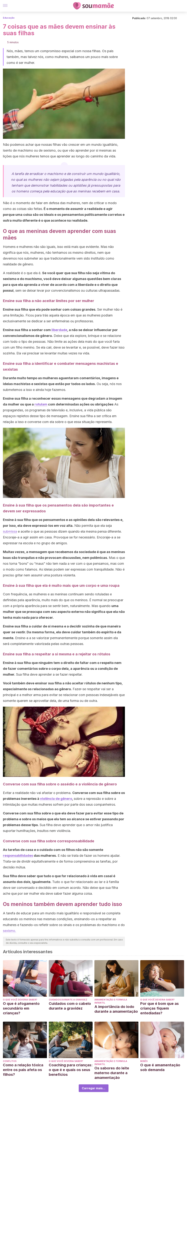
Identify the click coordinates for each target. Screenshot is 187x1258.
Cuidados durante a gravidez (68, 999)
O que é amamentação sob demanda (160, 1067)
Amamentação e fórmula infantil (110, 1001)
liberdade (59, 330)
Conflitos (9, 1061)
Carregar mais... (93, 1088)
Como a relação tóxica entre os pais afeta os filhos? (23, 1070)
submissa (10, 531)
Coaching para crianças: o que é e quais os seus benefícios (71, 1070)
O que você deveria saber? (20, 999)
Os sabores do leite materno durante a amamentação (111, 1073)
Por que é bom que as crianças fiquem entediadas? (159, 1008)
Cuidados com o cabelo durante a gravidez (70, 1005)
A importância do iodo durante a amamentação (116, 1009)
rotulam (41, 404)
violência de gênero (56, 799)
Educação (8, 17)
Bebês (144, 1061)
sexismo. (9, 931)
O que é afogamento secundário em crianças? (21, 1008)
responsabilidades (18, 855)
